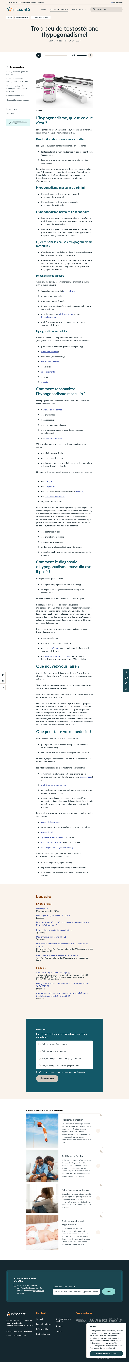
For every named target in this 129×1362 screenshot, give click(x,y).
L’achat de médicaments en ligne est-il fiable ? (56, 955)
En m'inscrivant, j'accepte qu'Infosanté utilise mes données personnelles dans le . (30, 1289)
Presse (59, 1331)
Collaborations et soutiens (27, 2)
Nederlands (117, 2)
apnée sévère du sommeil (52, 837)
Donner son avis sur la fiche (19, 123)
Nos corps (40, 908)
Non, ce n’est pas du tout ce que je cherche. (61, 1065)
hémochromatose (49, 317)
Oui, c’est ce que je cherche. (54, 1051)
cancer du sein (47, 832)
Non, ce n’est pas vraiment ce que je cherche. (61, 1058)
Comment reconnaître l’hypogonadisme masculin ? (17, 80)
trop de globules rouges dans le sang (57, 847)
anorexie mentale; (49, 371)
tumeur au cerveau (49, 351)
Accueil (43, 9)
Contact (41, 2)
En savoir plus (11, 109)
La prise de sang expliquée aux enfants (53, 930)
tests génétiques (52, 648)
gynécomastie (86, 776)
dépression (51, 486)
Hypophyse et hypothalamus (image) (52, 915)
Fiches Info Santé (58, 9)
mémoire (79, 491)
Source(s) (10, 113)
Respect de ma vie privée (16, 1335)
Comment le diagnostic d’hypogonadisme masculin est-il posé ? (16, 88)
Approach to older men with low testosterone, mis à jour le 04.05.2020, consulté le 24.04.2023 (62, 994)
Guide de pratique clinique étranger (51, 972)
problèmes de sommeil (54, 496)
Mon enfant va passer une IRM (49, 936)
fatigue (49, 481)
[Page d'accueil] (18, 9)
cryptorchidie (69, 290)
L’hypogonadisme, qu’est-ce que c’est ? (17, 73)
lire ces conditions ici (108, 1348)
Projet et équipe (12, 2)
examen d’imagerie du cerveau (57, 656)
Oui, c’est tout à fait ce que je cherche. (58, 1044)
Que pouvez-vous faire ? (15, 95)
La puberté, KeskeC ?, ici (47, 922)
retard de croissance (53, 409)
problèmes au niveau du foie (53, 784)
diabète (44, 381)
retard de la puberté (53, 438)
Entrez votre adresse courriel (64, 1287)
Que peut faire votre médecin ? (17, 101)
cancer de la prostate (50, 822)
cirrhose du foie (66, 314)
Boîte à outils (78, 9)
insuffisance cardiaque (51, 842)
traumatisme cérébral (50, 361)
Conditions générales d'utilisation (19, 1331)
